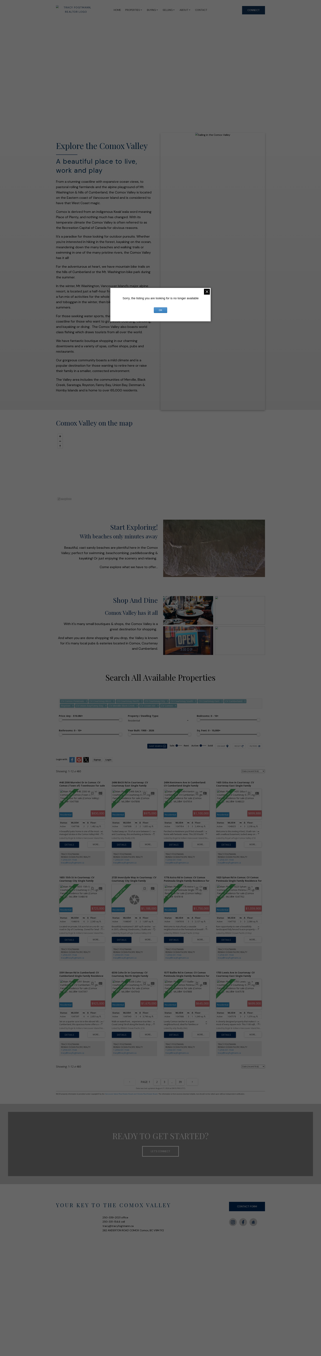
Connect (253, 10)
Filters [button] (253, 746)
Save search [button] (156, 746)
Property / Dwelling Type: (143, 715)
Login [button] (108, 759)
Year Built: (141, 730)
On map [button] (221, 746)
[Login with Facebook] (72, 761)
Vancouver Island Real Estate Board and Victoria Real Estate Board (131, 1094)
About (184, 10)
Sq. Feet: (209, 730)
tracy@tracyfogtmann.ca (72, 862)
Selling (168, 10)
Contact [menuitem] (201, 10)
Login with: (62, 759)
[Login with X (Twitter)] (86, 761)
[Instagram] (233, 1222)
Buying (151, 10)
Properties (132, 10)
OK (160, 310)
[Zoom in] (60, 436)
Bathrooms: (70, 730)
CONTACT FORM (247, 1206)
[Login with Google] (79, 761)
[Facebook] (243, 1222)
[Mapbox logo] (64, 499)
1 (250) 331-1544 (69, 859)
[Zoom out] (60, 441)
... (172, 1082)
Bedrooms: (208, 715)
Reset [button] (238, 746)
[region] (160, 467)
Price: (71, 715)
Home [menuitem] (117, 10)
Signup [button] (97, 759)
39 (180, 1082)
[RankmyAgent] (253, 1222)
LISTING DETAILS (69, 845)
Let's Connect (160, 1151)
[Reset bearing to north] (60, 446)
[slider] (60, 719)
